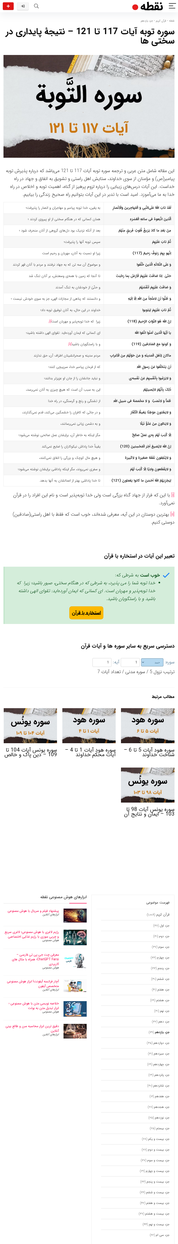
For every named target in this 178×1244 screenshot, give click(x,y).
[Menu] (172, 6)
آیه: (116, 662)
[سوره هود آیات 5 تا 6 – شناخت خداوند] (148, 711)
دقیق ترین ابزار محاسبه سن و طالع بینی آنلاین (32, 1028)
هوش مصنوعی (50, 940)
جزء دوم (164, 936)
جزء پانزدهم (161, 1075)
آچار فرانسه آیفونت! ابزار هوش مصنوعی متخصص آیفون (33, 984)
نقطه (172, 21)
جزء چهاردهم (161, 1064)
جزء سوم (163, 947)
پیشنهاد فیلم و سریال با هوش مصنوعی (33, 910)
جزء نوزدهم (162, 1117)
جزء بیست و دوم (158, 1149)
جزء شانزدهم (161, 1085)
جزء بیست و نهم (159, 1224)
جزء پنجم (163, 968)
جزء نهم (164, 1011)
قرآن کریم (161, 21)
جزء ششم (163, 979)
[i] (173, 495)
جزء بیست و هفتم (157, 1203)
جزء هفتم (163, 989)
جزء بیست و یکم (158, 1139)
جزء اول (164, 925)
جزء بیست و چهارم (157, 1171)
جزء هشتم (162, 1000)
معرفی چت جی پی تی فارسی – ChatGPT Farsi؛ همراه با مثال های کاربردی (35, 959)
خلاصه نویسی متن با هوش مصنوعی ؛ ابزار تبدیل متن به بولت (34, 1006)
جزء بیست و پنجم (157, 1181)
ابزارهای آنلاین (51, 914)
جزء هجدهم (161, 1107)
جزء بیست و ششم (157, 1192)
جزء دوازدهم (161, 1043)
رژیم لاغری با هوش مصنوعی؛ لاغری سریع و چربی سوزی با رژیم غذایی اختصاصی (32, 934)
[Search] (36, 6)
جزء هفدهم (162, 1096)
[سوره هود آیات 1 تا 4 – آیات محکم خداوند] (89, 711)
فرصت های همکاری (8, 6)
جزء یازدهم (147, 21)
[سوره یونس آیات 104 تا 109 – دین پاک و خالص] (30, 711)
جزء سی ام (162, 1235)
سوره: (170, 662)
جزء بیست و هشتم (157, 1213)
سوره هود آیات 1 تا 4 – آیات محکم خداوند (90, 752)
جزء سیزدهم (161, 1053)
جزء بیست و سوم (158, 1160)
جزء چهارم (163, 957)
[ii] (172, 514)
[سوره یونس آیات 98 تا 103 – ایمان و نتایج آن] (148, 771)
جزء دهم (163, 1021)
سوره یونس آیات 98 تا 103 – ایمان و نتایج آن (149, 811)
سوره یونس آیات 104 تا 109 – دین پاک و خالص (30, 752)
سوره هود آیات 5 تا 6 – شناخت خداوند (149, 752)
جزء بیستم (162, 1128)
